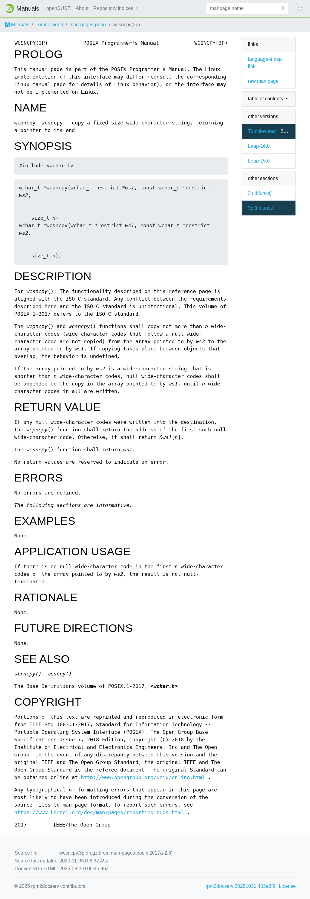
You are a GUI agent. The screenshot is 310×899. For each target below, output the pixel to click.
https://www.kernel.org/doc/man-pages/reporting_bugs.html (99, 812)
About (82, 8)
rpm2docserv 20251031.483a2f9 (240, 886)
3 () (260, 193)
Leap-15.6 (259, 160)
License (287, 886)
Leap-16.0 (259, 146)
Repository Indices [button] (113, 8)
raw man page (263, 81)
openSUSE (58, 8)
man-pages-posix (88, 24)
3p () (261, 208)
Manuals (19, 24)
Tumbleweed (49, 24)
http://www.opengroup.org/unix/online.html (143, 777)
